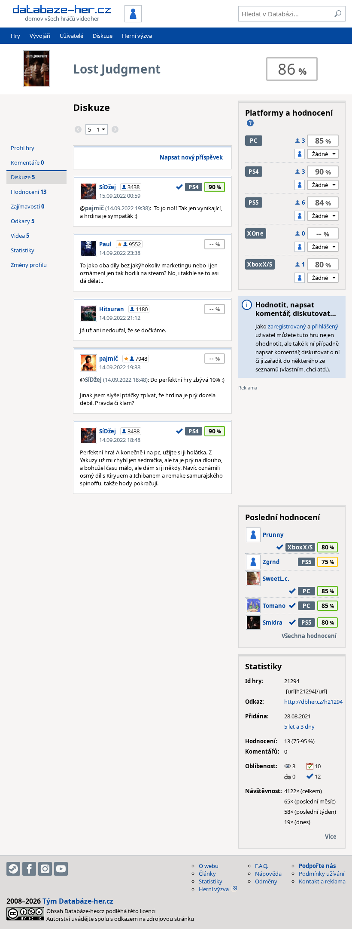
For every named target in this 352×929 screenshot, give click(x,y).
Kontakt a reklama (322, 881)
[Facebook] (29, 869)
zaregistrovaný (287, 326)
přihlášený (325, 326)
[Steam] (13, 869)
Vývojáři (40, 36)
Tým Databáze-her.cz (77, 901)
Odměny (266, 881)
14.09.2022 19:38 (119, 367)
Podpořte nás (317, 866)
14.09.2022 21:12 (119, 318)
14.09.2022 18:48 (119, 440)
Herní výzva (137, 36)
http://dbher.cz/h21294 (313, 701)
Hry (15, 36)
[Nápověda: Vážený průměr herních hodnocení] (250, 123)
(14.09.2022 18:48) (116, 379)
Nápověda (268, 873)
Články (207, 873)
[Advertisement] (292, 445)
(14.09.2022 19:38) (117, 208)
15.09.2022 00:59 (119, 195)
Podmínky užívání (321, 873)
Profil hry (22, 148)
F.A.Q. (261, 866)
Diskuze (102, 36)
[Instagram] (45, 869)
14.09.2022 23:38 (119, 253)
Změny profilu (29, 265)
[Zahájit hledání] (338, 14)
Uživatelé (71, 36)
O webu (208, 866)
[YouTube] (61, 869)
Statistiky (22, 250)
